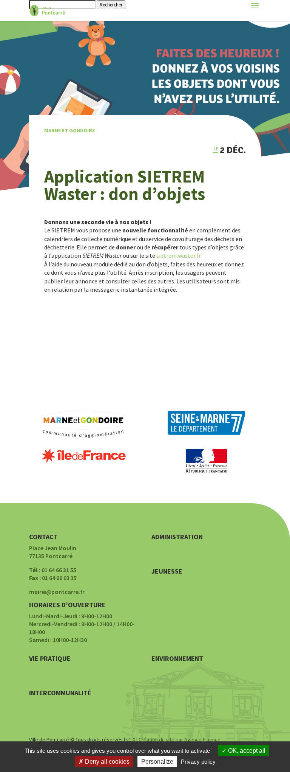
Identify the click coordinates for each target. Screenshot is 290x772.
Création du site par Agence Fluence (180, 739)
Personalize (157, 761)
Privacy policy (198, 761)
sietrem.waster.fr (178, 255)
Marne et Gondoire (69, 130)
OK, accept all (246, 750)
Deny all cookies (106, 761)
